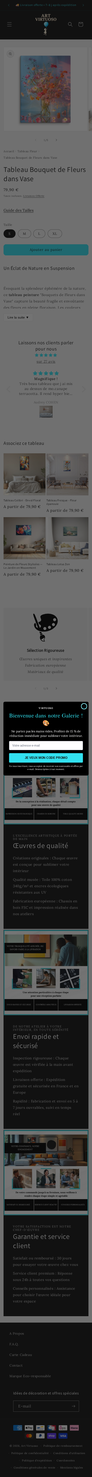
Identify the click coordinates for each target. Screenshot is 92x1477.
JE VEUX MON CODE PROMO (46, 757)
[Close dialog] (84, 706)
